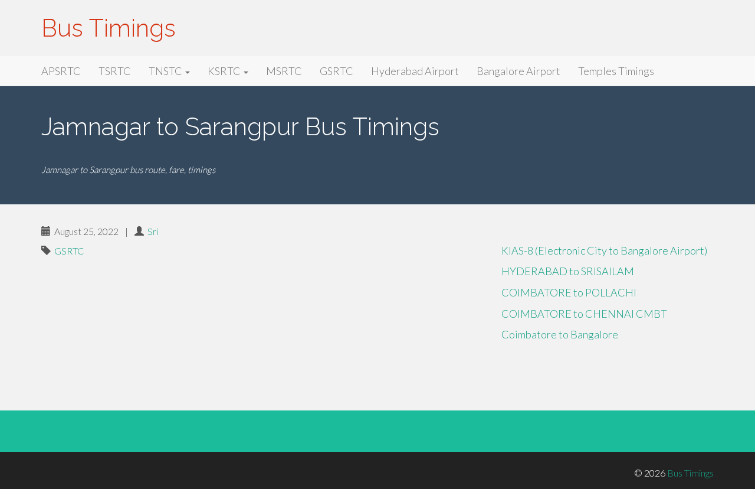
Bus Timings (108, 28)
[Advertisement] (262, 318)
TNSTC (166, 70)
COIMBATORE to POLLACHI (568, 292)
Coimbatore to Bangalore (559, 334)
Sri (152, 231)
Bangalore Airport (518, 70)
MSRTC (284, 70)
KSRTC (225, 70)
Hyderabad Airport (415, 70)
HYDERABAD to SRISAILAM (567, 271)
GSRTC (336, 70)
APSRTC (61, 70)
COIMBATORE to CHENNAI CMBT (584, 313)
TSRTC (115, 70)
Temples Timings (616, 70)
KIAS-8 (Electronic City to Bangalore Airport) (604, 250)
